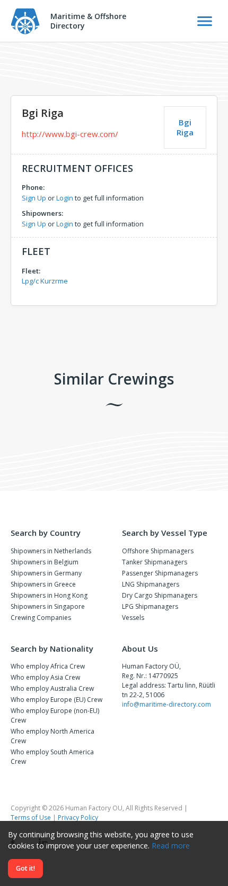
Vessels (133, 617)
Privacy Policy (78, 817)
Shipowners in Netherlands (51, 550)
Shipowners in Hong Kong (49, 595)
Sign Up (34, 198)
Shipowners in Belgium (44, 562)
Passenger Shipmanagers (160, 573)
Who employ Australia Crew (52, 688)
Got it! (25, 868)
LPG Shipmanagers (150, 606)
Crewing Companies (41, 617)
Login (64, 198)
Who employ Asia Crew (45, 677)
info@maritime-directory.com (166, 704)
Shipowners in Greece (43, 584)
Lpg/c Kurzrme (45, 281)
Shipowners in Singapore (48, 606)
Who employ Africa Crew (48, 666)
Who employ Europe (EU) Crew (56, 699)
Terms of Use (31, 817)
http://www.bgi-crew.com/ (70, 134)
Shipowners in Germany (46, 573)
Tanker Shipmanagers (154, 562)
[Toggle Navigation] (204, 21)
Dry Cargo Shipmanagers (159, 595)
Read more (171, 846)
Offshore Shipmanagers (158, 550)
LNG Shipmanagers (150, 584)
